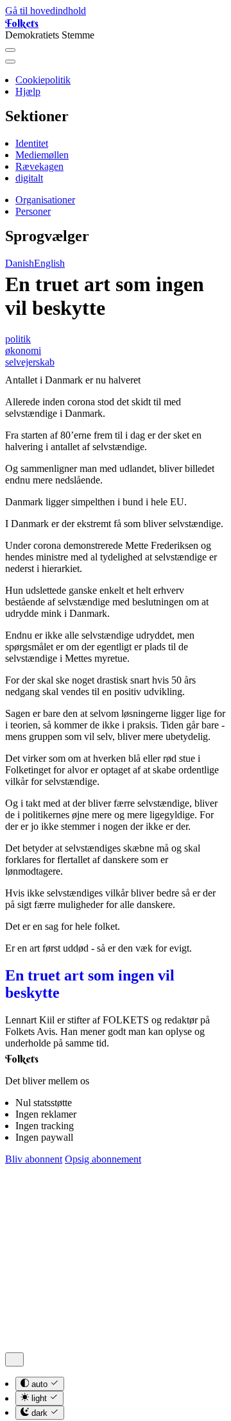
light (39, 1399)
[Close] (10, 61)
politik (18, 338)
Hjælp (27, 91)
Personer (33, 211)
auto (39, 1384)
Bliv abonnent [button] (33, 1159)
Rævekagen (39, 166)
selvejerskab (30, 362)
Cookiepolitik (43, 79)
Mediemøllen (42, 154)
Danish (19, 263)
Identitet (31, 143)
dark (39, 1413)
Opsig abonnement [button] (103, 1159)
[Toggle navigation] (10, 50)
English (49, 263)
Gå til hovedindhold (45, 10)
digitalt (29, 177)
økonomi (23, 350)
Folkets (21, 23)
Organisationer (45, 199)
